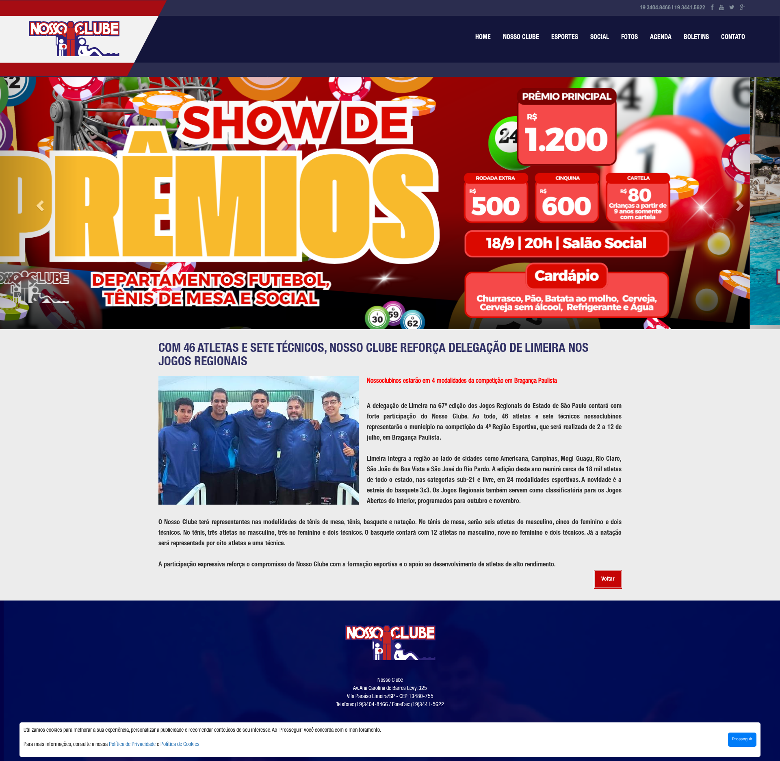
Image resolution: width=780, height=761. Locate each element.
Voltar (608, 575)
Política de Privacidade (132, 745)
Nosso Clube (521, 38)
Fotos (629, 38)
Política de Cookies (179, 745)
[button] (39, 201)
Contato (733, 38)
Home (483, 38)
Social (599, 38)
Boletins (696, 38)
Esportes (564, 38)
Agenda (661, 38)
